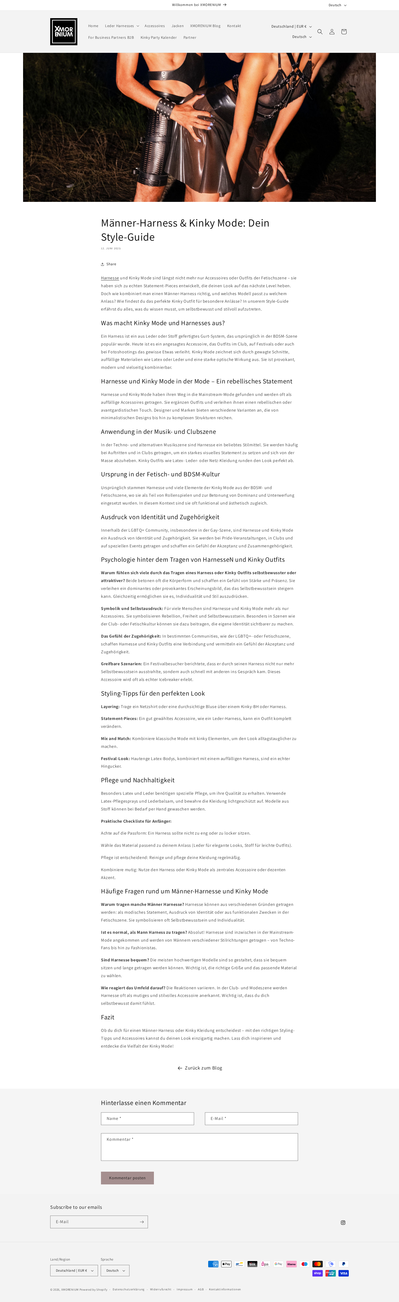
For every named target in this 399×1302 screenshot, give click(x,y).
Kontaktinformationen (225, 1289)
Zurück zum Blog (203, 1068)
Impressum (184, 1289)
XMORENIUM (70, 1289)
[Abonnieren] (142, 1222)
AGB (201, 1289)
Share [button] (111, 263)
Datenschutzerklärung (129, 1289)
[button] (121, 25)
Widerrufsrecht (161, 1289)
